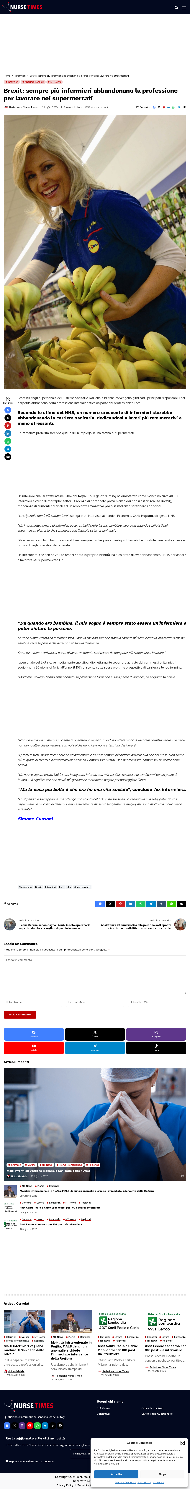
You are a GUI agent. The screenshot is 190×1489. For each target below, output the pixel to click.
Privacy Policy (144, 1482)
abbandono (25, 887)
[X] (14, 1425)
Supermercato (82, 887)
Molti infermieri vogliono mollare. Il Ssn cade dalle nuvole (48, 1171)
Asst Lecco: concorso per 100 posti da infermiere (51, 1224)
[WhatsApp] (37, 1425)
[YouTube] (30, 1425)
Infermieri (20, 75)
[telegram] (45, 1425)
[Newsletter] (60, 1425)
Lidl (61, 887)
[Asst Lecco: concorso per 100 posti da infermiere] (10, 1224)
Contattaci (158, 1482)
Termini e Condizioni (125, 1482)
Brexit (38, 887)
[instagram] (22, 1425)
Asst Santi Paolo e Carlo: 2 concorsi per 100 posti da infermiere (60, 1207)
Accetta (116, 1474)
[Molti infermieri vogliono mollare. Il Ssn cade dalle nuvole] (95, 1124)
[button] (182, 1443)
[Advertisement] (95, 45)
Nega (162, 1474)
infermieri (50, 887)
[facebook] (7, 1425)
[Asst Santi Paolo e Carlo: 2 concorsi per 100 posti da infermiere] (10, 1207)
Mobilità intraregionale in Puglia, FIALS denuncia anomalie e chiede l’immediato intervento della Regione (87, 1190)
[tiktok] (52, 1425)
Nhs (69, 887)
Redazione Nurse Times (23, 107)
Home (7, 75)
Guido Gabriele (19, 1176)
